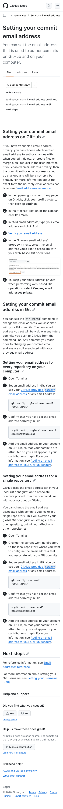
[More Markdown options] (34, 85)
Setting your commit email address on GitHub (29, 134)
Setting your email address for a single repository (30, 478)
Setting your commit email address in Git (29, 307)
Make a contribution (20, 746)
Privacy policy (10, 719)
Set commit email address (45, 15)
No (26, 713)
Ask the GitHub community (21, 770)
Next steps (14, 653)
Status (53, 792)
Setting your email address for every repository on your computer (28, 366)
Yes (12, 713)
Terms (32, 792)
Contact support (15, 775)
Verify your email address (25, 233)
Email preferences (16, 15)
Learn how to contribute (14, 752)
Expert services (22, 795)
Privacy (42, 792)
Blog (36, 795)
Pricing (7, 795)
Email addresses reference (33, 188)
